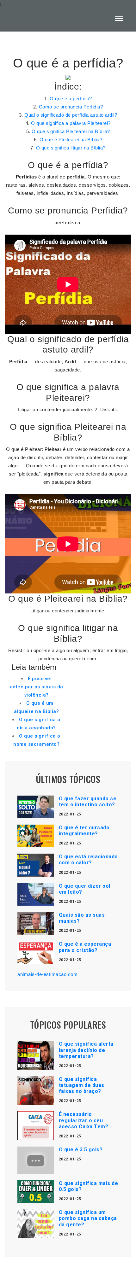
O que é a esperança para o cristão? (85, 947)
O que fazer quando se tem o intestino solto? (88, 802)
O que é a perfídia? (71, 98)
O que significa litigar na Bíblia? (71, 147)
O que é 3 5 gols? (81, 1150)
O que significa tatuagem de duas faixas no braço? (81, 1085)
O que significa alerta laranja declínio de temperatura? (86, 1050)
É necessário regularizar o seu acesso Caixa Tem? (83, 1120)
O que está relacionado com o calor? (88, 860)
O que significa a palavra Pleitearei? (71, 123)
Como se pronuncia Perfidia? (71, 106)
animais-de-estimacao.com (47, 974)
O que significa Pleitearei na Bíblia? (71, 131)
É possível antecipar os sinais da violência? (36, 687)
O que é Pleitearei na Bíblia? (71, 139)
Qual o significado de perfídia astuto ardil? (70, 115)
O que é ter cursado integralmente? (84, 831)
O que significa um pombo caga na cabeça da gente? (88, 1218)
